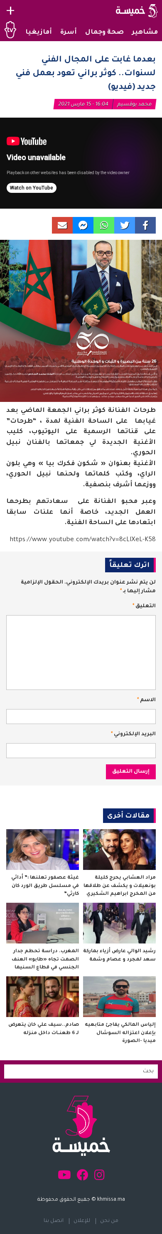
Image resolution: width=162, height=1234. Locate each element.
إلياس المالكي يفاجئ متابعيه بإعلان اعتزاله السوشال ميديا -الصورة (120, 1033)
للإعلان (82, 1221)
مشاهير (145, 32)
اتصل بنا (54, 1221)
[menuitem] (145, 33)
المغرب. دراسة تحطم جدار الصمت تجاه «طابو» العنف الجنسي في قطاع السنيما (45, 959)
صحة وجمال (104, 32)
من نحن (109, 1221)
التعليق (144, 606)
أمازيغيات (35, 32)
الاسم (146, 700)
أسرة (68, 32)
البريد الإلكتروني (133, 734)
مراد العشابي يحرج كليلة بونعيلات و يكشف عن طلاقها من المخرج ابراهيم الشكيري (119, 886)
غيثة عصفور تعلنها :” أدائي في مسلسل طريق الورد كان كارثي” (45, 886)
